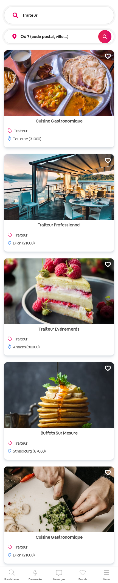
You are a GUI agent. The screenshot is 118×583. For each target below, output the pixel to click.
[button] (52, 36)
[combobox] (63, 15)
